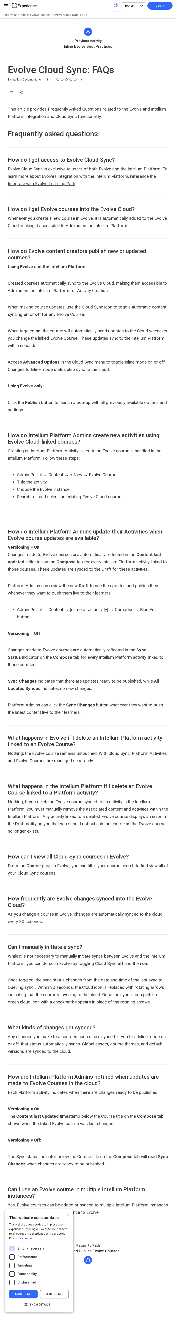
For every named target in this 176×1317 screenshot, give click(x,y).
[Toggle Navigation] (6, 5)
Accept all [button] (23, 1294)
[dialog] (39, 1260)
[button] (39, 1304)
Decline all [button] (54, 1294)
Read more (25, 1238)
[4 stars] (71, 80)
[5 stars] (75, 80)
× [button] (68, 1214)
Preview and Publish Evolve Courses (26, 15)
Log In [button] (160, 5)
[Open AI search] (116, 5)
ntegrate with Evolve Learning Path (42, 183)
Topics (129, 5)
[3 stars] (66, 80)
